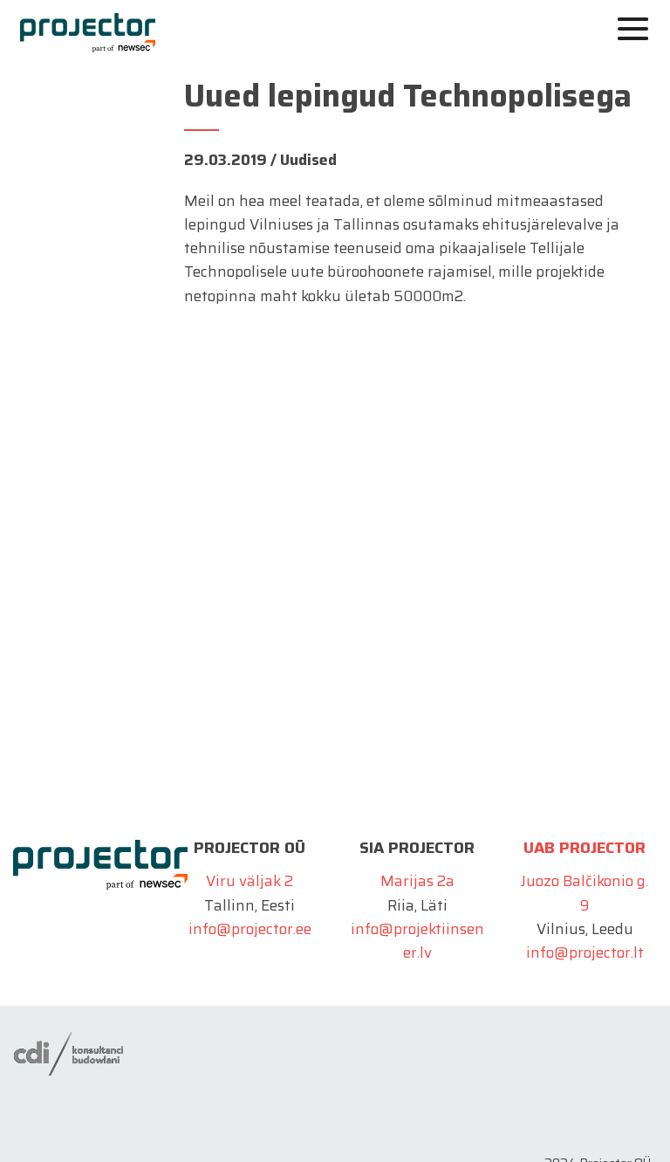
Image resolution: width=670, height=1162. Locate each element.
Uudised (308, 159)
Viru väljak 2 (249, 881)
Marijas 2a (417, 881)
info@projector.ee (249, 929)
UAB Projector (584, 847)
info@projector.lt (585, 952)
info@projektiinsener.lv (417, 941)
